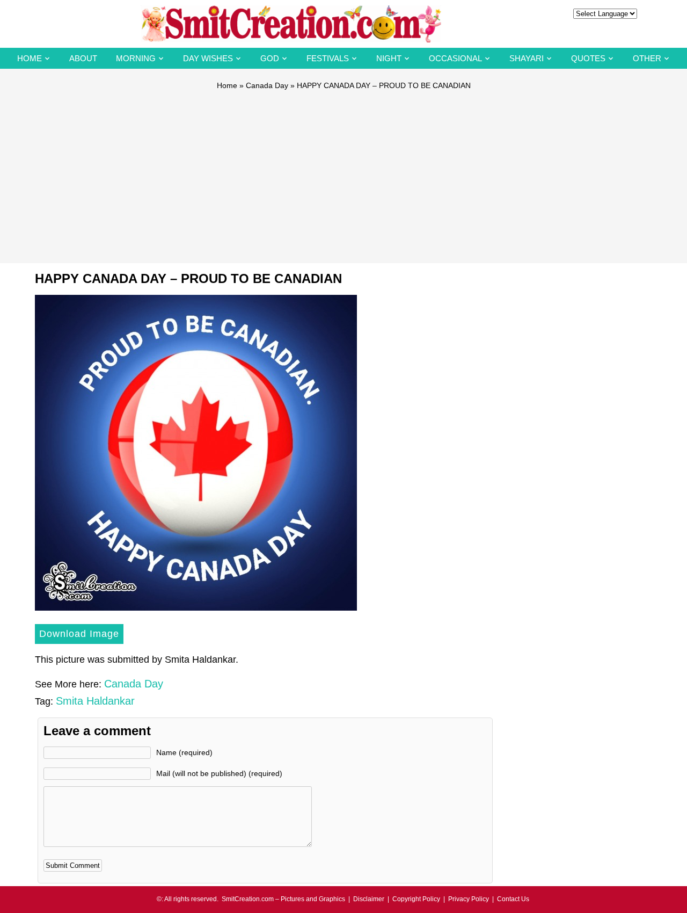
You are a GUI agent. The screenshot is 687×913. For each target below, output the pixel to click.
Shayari (526, 58)
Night (388, 58)
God (269, 58)
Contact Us (513, 899)
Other (647, 58)
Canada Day (267, 85)
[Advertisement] (343, 172)
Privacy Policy (468, 899)
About (83, 58)
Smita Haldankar (95, 701)
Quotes (588, 58)
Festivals (327, 58)
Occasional (455, 58)
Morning (136, 58)
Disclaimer (368, 899)
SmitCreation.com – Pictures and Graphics (283, 899)
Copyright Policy (416, 899)
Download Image (79, 633)
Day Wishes (208, 58)
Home (29, 58)
